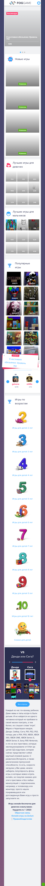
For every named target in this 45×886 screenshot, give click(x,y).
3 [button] (24, 52)
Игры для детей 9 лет (22, 593)
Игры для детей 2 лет (22, 428)
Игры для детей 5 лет (22, 499)
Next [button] (37, 381)
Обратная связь (22, 813)
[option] (22, 28)
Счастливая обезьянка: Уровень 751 (15, 363)
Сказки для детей (22, 640)
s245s (29, 384)
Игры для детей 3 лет (22, 451)
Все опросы (22, 704)
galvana (15, 384)
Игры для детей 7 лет (22, 546)
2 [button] (22, 52)
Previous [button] (7, 381)
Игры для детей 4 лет (22, 475)
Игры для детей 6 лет (22, 522)
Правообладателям (22, 819)
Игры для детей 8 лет (22, 570)
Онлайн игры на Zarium (22, 816)
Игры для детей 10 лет (22, 616)
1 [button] (20, 52)
